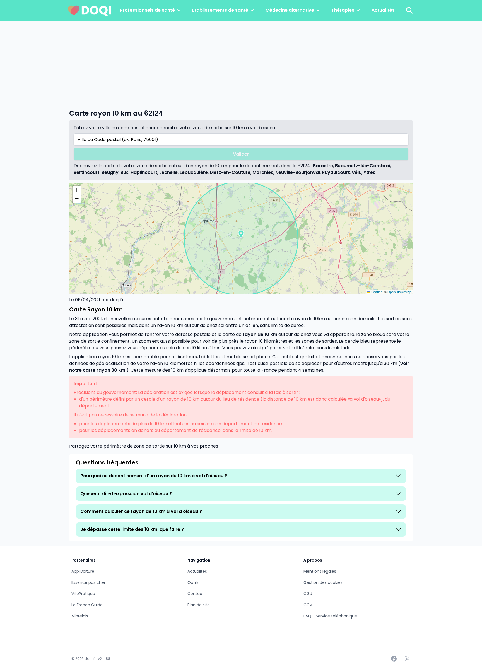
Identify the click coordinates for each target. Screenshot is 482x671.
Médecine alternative (290, 10)
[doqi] (89, 10)
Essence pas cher (88, 582)
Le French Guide (87, 605)
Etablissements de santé (220, 10)
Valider (241, 154)
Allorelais (79, 616)
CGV (307, 605)
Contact (195, 593)
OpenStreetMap (399, 291)
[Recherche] (409, 10)
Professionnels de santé (147, 10)
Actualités (383, 10)
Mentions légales (319, 571)
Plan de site (198, 605)
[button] (241, 234)
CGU (307, 593)
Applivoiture (82, 571)
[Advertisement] (241, 62)
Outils (193, 582)
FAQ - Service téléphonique (330, 616)
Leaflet (376, 291)
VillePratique (83, 593)
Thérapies (342, 10)
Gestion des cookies (323, 582)
